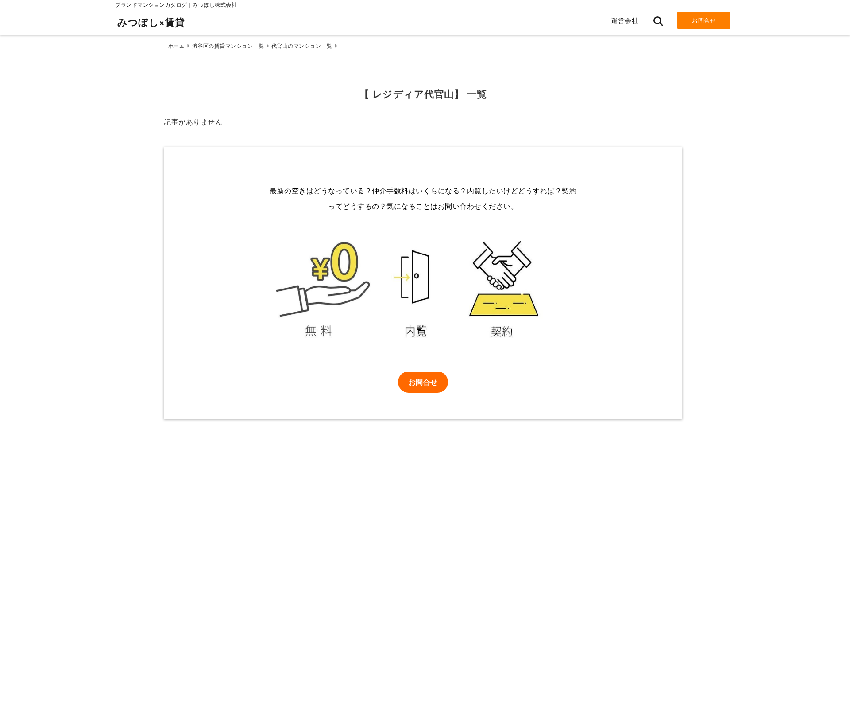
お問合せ (704, 20)
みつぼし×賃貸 (151, 22)
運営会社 (624, 20)
